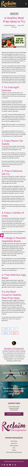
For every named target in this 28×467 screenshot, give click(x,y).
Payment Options (14, 445)
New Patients (14, 441)
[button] (26, 4)
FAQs (14, 447)
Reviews (14, 450)
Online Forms (14, 443)
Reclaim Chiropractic (10, 25)
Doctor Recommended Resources (14, 452)
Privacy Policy (20, 461)
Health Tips (14, 13)
